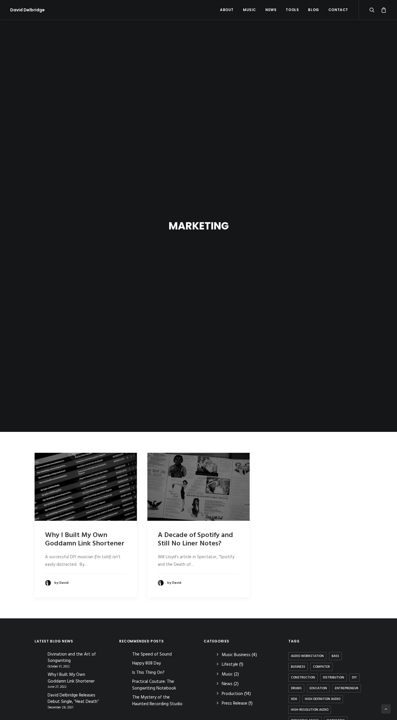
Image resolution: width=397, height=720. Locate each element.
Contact (338, 9)
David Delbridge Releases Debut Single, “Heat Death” (73, 698)
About (227, 9)
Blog (313, 9)
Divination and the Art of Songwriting (72, 657)
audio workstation (307, 656)
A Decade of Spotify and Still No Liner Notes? (195, 539)
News (270, 9)
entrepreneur (346, 688)
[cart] (382, 10)
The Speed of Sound (152, 654)
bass (335, 656)
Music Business (236, 654)
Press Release (234, 703)
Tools (292, 9)
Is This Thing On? (148, 672)
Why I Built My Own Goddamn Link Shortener (84, 539)
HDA (294, 699)
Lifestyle (230, 664)
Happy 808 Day (146, 663)
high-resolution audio (309, 709)
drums (296, 688)
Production (232, 693)
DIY (354, 677)
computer (321, 666)
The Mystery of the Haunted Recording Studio (157, 701)
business (298, 666)
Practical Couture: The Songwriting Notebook (154, 685)
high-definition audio (322, 699)
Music (249, 9)
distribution (333, 677)
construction (303, 677)
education (318, 688)
